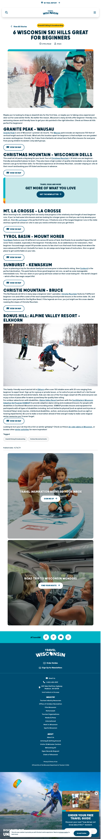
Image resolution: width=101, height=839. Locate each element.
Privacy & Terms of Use (50, 761)
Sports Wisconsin (50, 728)
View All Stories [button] (20, 27)
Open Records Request (50, 751)
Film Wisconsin (50, 707)
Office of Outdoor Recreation (50, 704)
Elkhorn (41, 389)
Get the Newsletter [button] (49, 194)
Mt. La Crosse (21, 220)
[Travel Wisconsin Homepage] (50, 12)
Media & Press (50, 718)
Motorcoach (50, 711)
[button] (50, 3)
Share (59, 44)
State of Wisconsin (50, 755)
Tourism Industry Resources (50, 701)
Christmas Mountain (60, 158)
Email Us (52, 678)
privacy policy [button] (63, 832)
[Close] (96, 793)
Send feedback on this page (50, 692)
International (50, 721)
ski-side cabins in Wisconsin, (80, 427)
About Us (50, 737)
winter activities (22, 430)
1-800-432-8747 (52, 682)
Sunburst (84, 268)
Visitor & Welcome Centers (50, 744)
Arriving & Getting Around (50, 741)
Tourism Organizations (50, 714)
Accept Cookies (81, 833)
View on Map (15, 147)
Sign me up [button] (49, 498)
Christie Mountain (69, 294)
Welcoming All (50, 748)
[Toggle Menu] (93, 12)
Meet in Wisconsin (50, 725)
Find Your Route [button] (49, 585)
